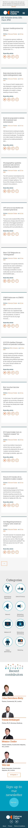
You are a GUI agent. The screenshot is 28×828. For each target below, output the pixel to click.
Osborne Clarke (12, 34)
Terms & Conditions (19, 826)
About (4, 826)
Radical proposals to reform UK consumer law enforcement (13, 120)
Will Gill (6, 765)
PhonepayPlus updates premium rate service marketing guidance (12, 165)
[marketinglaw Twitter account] (4, 56)
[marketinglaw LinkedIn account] (8, 56)
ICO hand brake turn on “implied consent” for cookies (12, 434)
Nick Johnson (14, 348)
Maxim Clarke (9, 742)
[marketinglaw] (11, 12)
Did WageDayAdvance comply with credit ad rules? (12, 524)
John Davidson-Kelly (12, 698)
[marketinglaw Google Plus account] (12, 56)
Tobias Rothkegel (10, 720)
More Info (14, 6)
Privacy (10, 826)
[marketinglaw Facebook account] (17, 56)
